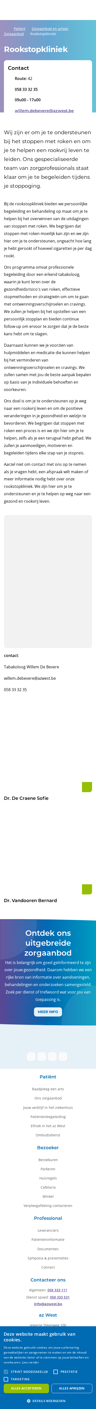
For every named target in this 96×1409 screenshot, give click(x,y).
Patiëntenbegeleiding (48, 1116)
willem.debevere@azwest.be (44, 111)
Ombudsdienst (48, 1135)
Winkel (48, 1196)
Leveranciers (48, 1230)
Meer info (48, 1012)
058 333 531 (60, 1297)
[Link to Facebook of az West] (31, 1056)
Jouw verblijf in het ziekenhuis (48, 1107)
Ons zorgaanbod (48, 1098)
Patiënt (19, 28)
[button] (6, 1372)
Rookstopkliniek (43, 33)
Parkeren (48, 1169)
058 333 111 (57, 1290)
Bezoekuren (48, 1159)
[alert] (48, 1367)
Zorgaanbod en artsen (50, 28)
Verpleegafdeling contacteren (48, 1205)
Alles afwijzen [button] (72, 1388)
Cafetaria (48, 1187)
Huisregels (48, 1178)
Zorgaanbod (14, 33)
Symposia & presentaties (48, 1258)
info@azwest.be (48, 1304)
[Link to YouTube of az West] (63, 1056)
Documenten (48, 1249)
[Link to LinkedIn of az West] (41, 1056)
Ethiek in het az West (48, 1125)
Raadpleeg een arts (48, 1089)
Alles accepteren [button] (26, 1388)
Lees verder (30, 1362)
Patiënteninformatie (48, 1239)
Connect (48, 1267)
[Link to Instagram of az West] (52, 1056)
